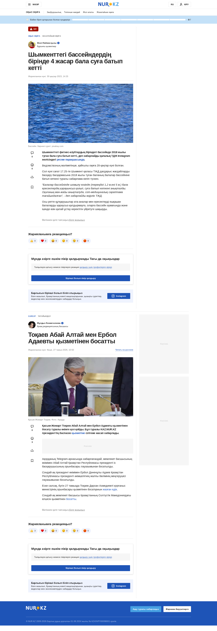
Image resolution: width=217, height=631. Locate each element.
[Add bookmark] (32, 187)
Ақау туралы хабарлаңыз (146, 609)
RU (172, 4)
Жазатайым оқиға (105, 12)
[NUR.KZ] (108, 4)
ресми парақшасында (70, 159)
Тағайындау (44, 316)
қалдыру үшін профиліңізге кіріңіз (96, 267)
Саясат (32, 316)
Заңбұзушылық (54, 12)
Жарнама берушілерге (177, 609)
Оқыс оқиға (33, 12)
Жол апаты (88, 12)
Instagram (121, 296)
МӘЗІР (36, 4)
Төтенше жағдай (72, 12)
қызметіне (78, 433)
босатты (71, 499)
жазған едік (110, 489)
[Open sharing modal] (32, 176)
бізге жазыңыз (77, 220)
